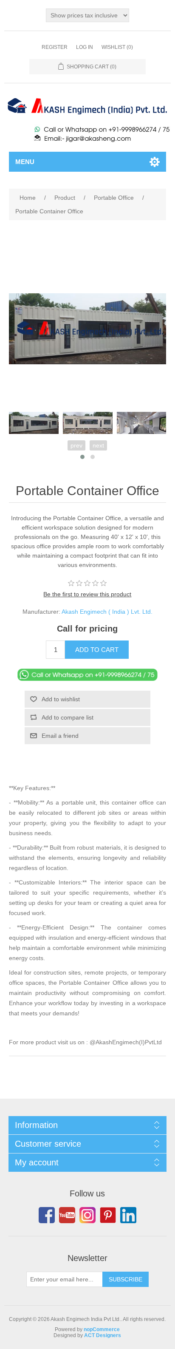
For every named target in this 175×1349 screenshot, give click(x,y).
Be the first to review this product (87, 594)
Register (55, 47)
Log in (84, 47)
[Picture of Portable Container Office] (34, 423)
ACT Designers (102, 1335)
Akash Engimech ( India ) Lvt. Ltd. (107, 611)
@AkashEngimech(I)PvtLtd (126, 1042)
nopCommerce (102, 1329)
